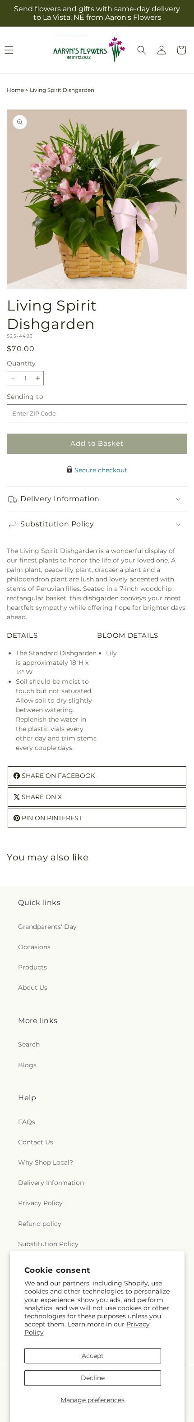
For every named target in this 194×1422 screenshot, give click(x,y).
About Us (32, 987)
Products (32, 967)
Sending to (38, 397)
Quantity (21, 363)
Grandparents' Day (47, 927)
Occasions (34, 947)
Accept (93, 1356)
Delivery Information (51, 1183)
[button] (142, 50)
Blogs (27, 1065)
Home (15, 90)
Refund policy (39, 1224)
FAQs (26, 1122)
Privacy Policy (40, 1203)
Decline (93, 1378)
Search (29, 1044)
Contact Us (35, 1142)
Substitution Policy (48, 1244)
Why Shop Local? (45, 1162)
